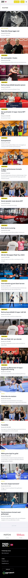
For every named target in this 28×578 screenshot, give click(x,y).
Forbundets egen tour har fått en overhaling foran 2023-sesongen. (12, 260)
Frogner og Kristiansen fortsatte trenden (11, 170)
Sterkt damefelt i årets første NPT (12, 201)
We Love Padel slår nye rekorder (11, 339)
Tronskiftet (4, 425)
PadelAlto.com (5, 561)
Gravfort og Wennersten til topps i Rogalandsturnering (12, 368)
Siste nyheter (16, 1)
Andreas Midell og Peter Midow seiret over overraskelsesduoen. (14, 62)
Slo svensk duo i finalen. (6, 118)
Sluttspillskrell (6, 140)
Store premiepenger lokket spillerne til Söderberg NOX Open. (13, 373)
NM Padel (3, 393)
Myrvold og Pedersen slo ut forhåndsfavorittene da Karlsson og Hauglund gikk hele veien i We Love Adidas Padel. (13, 288)
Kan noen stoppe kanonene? (10, 483)
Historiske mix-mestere (8, 396)
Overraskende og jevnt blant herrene (12, 283)
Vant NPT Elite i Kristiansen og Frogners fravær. (10, 89)
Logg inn (22, 1)
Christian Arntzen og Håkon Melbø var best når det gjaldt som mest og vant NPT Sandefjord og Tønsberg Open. (13, 145)
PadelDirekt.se (5, 563)
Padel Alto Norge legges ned (10, 31)
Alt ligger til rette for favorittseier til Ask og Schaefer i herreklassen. (11, 488)
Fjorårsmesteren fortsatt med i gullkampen (11, 513)
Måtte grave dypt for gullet (9, 453)
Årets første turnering (8, 228)
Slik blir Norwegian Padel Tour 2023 (12, 255)
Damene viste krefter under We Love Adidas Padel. (11, 316)
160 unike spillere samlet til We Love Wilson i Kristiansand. (13, 232)
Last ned (14, 525)
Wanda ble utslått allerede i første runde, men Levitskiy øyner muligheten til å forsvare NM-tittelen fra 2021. (13, 519)
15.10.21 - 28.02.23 (5, 35)
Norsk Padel (4, 55)
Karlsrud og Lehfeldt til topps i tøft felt (13, 312)
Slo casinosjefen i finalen (9, 58)
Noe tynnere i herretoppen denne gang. (9, 205)
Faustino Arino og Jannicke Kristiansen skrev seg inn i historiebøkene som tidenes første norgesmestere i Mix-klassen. (14, 401)
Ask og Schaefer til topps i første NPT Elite (13, 112)
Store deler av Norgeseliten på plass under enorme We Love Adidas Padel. (13, 344)
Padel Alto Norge (4, 28)
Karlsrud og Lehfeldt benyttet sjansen (13, 85)
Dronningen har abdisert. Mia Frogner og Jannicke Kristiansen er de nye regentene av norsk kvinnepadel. (13, 430)
